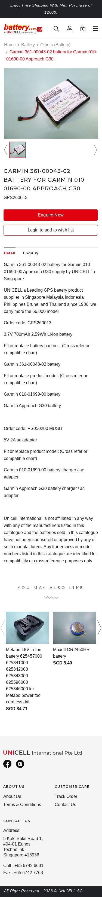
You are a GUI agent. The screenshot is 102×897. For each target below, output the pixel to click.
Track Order (66, 796)
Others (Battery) (55, 44)
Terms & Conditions (22, 804)
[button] (6, 150)
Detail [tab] (10, 253)
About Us (12, 796)
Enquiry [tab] (31, 253)
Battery (28, 44)
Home (10, 44)
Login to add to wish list (51, 230)
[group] (17, 150)
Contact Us (65, 804)
